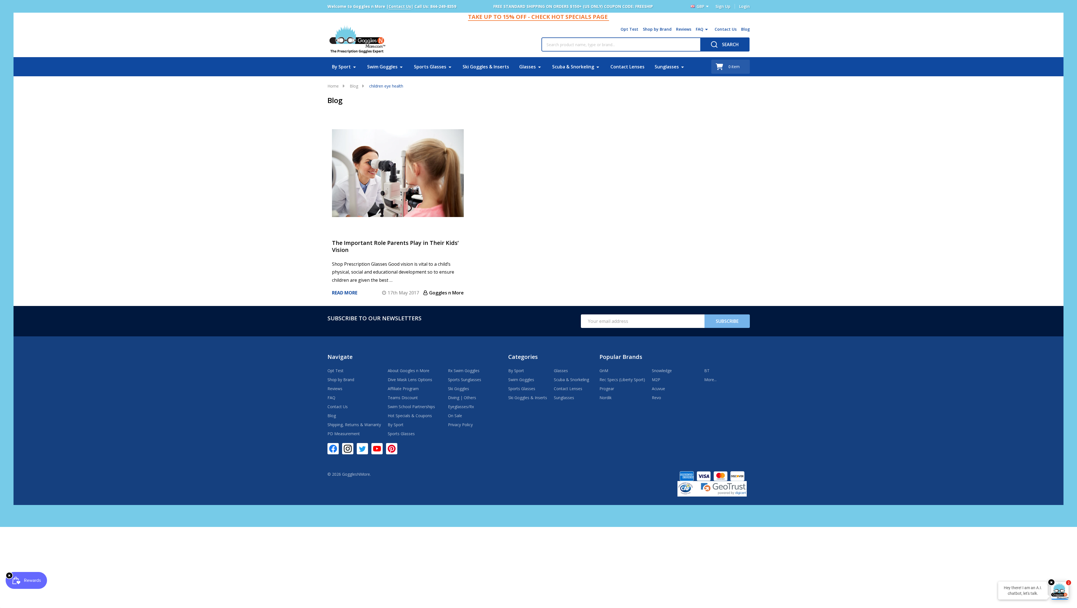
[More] (706, 29)
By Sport (341, 67)
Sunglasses (667, 67)
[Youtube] (377, 448)
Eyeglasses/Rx (461, 406)
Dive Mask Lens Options (410, 379)
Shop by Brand (657, 29)
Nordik (605, 397)
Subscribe (727, 321)
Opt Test (629, 29)
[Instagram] (347, 448)
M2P (656, 379)
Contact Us (726, 29)
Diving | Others (462, 397)
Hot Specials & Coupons (410, 415)
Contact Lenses (627, 67)
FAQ (699, 29)
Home (333, 86)
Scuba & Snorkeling (573, 67)
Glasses (527, 67)
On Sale (455, 415)
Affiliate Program (403, 388)
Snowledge (662, 370)
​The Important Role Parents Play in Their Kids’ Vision (395, 246)
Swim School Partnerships (411, 406)
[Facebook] (333, 448)
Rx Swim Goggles (464, 370)
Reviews (683, 29)
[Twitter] (362, 448)
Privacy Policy (460, 424)
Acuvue (658, 388)
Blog (745, 29)
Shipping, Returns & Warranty (354, 424)
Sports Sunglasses (464, 379)
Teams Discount (403, 397)
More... (710, 379)
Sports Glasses (430, 67)
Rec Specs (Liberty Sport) (622, 379)
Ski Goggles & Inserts (486, 67)
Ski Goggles (458, 388)
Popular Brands (620, 357)
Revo (656, 397)
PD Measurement (343, 433)
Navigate (340, 357)
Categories (523, 357)
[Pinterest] (391, 448)
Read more (344, 293)
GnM (603, 370)
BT (707, 370)
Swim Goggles (382, 67)
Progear (606, 388)
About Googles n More (408, 370)
